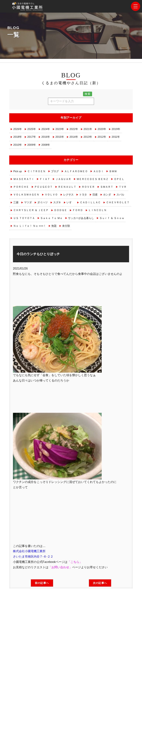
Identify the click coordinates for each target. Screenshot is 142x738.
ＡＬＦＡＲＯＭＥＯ (76, 171)
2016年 (45, 136)
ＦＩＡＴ (45, 179)
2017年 (31, 136)
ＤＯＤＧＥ (60, 210)
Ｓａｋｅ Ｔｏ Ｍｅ (51, 218)
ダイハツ (42, 202)
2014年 (74, 136)
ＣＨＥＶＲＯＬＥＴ (117, 202)
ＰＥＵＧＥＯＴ (43, 186)
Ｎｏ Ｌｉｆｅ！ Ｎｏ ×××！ (29, 225)
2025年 (31, 129)
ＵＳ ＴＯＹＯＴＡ (24, 218)
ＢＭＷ (113, 171)
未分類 (66, 225)
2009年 (31, 144)
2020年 (102, 129)
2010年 (17, 144)
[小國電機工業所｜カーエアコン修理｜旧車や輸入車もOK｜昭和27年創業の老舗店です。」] (27, 7)
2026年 (17, 129)
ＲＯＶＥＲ (88, 186)
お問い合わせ (60, 567)
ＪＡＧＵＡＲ (63, 179)
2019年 (116, 129)
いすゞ (70, 202)
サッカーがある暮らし (81, 218)
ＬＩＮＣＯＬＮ (97, 210)
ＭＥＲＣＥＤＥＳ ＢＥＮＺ (92, 179)
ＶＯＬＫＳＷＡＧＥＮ (26, 194)
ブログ (55, 171)
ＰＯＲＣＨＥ (21, 186)
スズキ (57, 202)
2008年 (45, 144)
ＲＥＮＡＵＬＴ (67, 186)
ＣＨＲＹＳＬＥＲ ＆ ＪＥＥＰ (30, 210)
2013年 (88, 136)
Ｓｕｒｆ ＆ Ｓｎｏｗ (111, 218)
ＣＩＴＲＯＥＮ (36, 171)
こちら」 (76, 561)
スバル (120, 194)
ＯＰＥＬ (119, 179)
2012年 (102, 136)
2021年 (88, 129)
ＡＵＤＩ (98, 171)
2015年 (59, 136)
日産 (95, 194)
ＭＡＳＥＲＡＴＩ (23, 179)
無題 (54, 225)
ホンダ (107, 194)
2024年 (45, 129)
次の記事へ (100, 582)
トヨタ (83, 194)
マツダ (28, 202)
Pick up (17, 171)
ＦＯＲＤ (77, 210)
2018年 (17, 136)
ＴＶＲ (122, 186)
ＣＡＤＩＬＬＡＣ (90, 202)
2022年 (74, 129)
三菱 (15, 202)
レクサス (68, 194)
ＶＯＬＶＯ (51, 194)
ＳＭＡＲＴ (106, 186)
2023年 (59, 129)
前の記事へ (42, 582)
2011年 (116, 136)
